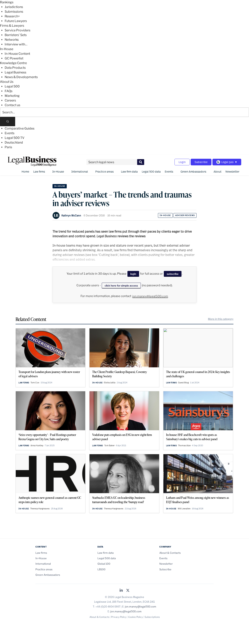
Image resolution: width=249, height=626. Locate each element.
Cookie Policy (135, 616)
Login (182, 162)
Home (25, 171)
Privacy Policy (118, 616)
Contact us (12, 105)
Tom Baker (109, 445)
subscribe (173, 273)
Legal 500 (12, 86)
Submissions (14, 11)
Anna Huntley (37, 445)
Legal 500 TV (14, 138)
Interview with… (16, 44)
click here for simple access (121, 285)
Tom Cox (35, 382)
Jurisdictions (14, 7)
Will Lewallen (184, 508)
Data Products (15, 68)
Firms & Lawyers (12, 25)
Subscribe (201, 162)
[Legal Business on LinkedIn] (121, 591)
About (217, 171)
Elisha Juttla (109, 382)
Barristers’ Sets (16, 35)
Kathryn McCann (71, 215)
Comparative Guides (19, 128)
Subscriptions (152, 616)
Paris (8, 147)
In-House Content (17, 54)
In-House (6, 49)
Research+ (12, 16)
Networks (12, 39)
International (79, 171)
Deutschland (14, 142)
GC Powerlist (14, 58)
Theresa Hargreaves (40, 508)
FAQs (8, 91)
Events (9, 133)
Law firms (39, 171)
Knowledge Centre (13, 63)
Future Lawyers (16, 21)
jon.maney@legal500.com (150, 296)
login (133, 273)
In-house (165, 215)
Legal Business (15, 72)
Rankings (6, 2)
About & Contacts (170, 552)
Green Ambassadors (193, 171)
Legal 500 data (151, 171)
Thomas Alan (184, 445)
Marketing (12, 96)
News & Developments (21, 77)
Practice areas (104, 171)
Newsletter (232, 171)
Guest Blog (183, 382)
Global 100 (103, 563)
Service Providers (17, 30)
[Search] (7, 121)
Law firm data (129, 171)
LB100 (101, 569)
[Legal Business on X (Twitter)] (128, 591)
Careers (10, 100)
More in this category (220, 318)
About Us (6, 82)
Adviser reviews (185, 215)
